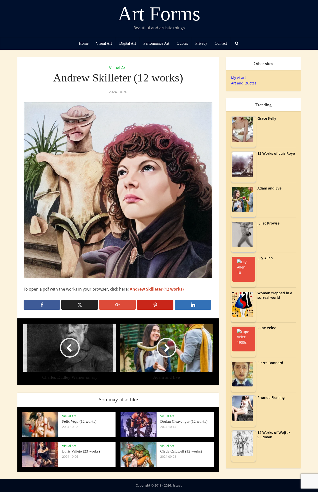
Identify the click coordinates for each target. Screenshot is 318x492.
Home (83, 43)
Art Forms (159, 14)
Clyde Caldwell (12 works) (181, 451)
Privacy (201, 43)
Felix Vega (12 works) (79, 421)
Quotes (182, 43)
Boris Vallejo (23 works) (81, 451)
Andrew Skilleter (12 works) (157, 289)
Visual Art (104, 43)
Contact (221, 43)
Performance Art (156, 43)
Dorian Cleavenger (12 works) (183, 421)
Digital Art (127, 43)
